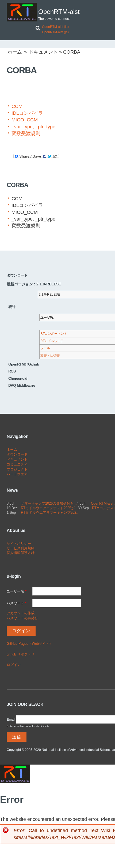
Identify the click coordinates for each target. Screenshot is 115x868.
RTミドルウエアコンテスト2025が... (49, 508)
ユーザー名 (16, 591)
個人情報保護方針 (20, 553)
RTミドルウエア (52, 341)
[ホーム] (22, 12)
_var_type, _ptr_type (33, 126)
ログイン (14, 665)
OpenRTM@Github (23, 364)
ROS (12, 371)
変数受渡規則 (25, 133)
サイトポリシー (19, 544)
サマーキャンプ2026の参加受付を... (49, 503)
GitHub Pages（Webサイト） (30, 644)
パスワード (16, 603)
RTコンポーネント (53, 334)
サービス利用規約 (20, 548)
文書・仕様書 (50, 355)
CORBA (17, 185)
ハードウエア (17, 474)
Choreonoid (17, 378)
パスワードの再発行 (22, 618)
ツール (45, 348)
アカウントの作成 (20, 613)
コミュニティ (17, 464)
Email (11, 719)
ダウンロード (17, 454)
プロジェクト (17, 469)
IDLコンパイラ (27, 113)
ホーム (14, 52)
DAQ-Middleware (21, 385)
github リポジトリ (20, 654)
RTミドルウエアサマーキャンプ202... (50, 513)
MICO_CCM (24, 119)
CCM (16, 106)
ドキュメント (43, 52)
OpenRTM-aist (59, 11)
